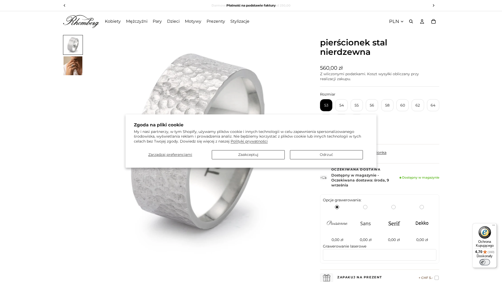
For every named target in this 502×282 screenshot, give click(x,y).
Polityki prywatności (249, 141)
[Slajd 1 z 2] (73, 45)
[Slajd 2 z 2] (73, 65)
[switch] (485, 262)
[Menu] (493, 226)
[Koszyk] (433, 21)
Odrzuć (326, 154)
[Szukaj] (411, 21)
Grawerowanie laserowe (344, 246)
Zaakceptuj (248, 154)
